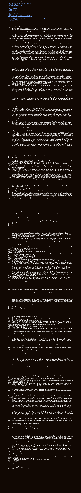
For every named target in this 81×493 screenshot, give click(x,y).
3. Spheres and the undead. (12, 10)
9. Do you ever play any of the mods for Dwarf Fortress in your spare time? (19, 15)
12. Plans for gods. (11, 17)
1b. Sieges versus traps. (12, 4)
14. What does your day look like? (13, 19)
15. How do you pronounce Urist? (13, 20)
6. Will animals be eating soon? (12, 12)
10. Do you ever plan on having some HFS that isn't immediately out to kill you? (20, 16)
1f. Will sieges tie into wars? (13, 7)
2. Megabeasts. (10, 9)
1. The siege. (10, 2)
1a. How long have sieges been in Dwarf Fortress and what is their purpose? (20, 3)
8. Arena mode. (10, 14)
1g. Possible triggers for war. (13, 8)
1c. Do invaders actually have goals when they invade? (17, 5)
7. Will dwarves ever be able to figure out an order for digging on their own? (19, 13)
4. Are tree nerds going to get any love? (14, 11)
